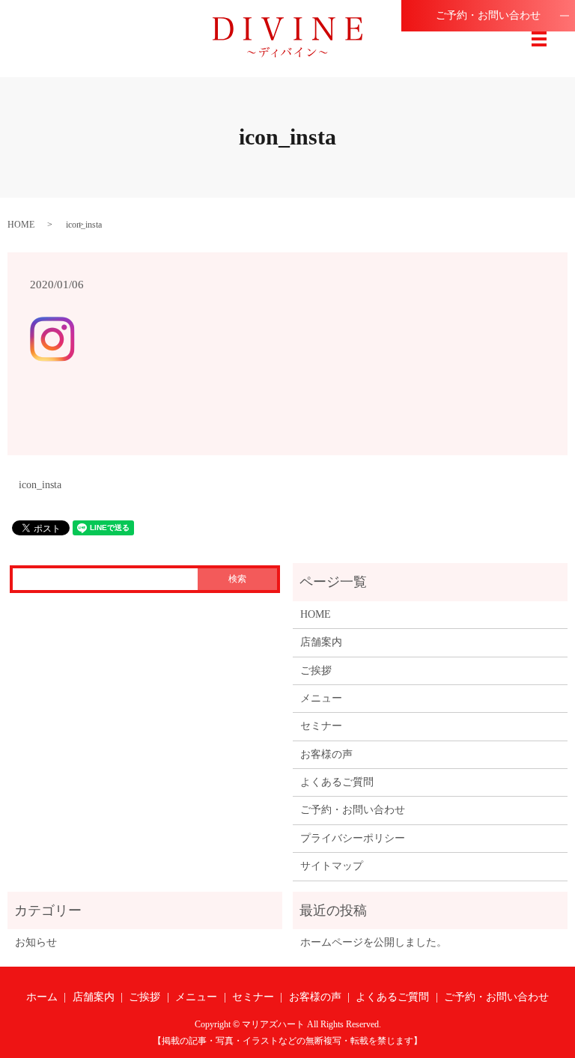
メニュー (321, 698)
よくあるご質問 (337, 782)
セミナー (321, 726)
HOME (20, 224)
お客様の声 (326, 754)
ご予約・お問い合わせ (488, 15)
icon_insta (40, 484)
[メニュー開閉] (539, 38)
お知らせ (36, 942)
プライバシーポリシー (352, 838)
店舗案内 (321, 642)
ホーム (42, 997)
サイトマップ (331, 866)
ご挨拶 (316, 670)
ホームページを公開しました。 (373, 942)
